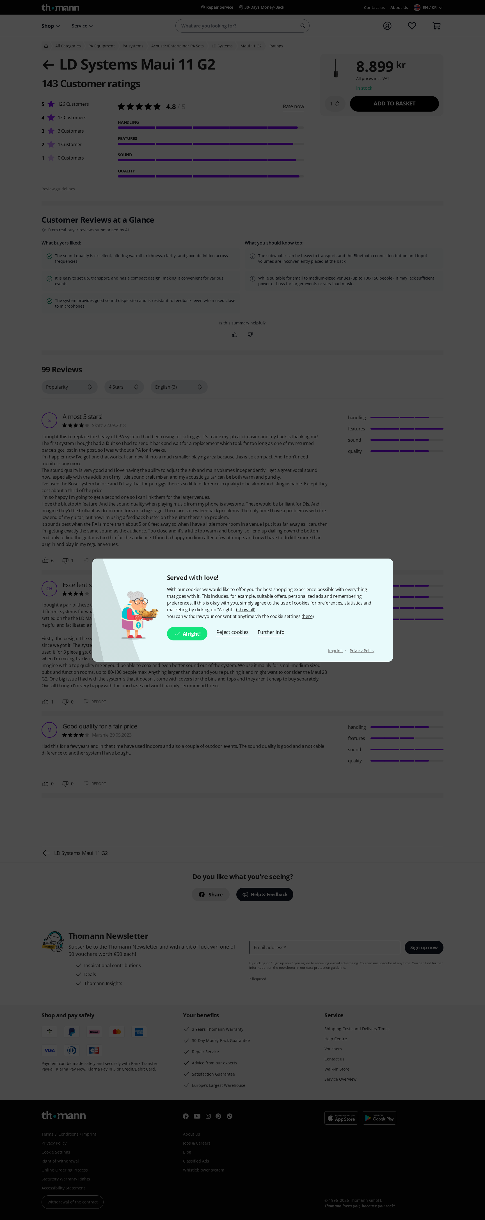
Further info (271, 632)
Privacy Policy (362, 650)
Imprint (335, 650)
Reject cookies (232, 632)
